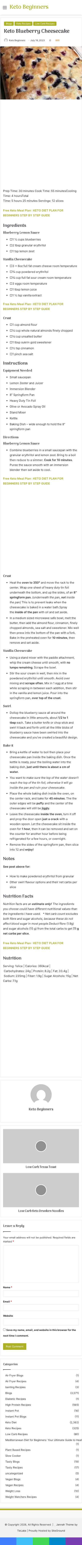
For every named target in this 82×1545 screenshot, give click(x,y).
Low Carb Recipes (45, 23)
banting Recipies (15, 1387)
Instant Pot (12, 1410)
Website (8, 1315)
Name (7, 1287)
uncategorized (14, 1473)
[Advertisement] (41, 146)
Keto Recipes (23, 23)
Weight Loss (12, 1491)
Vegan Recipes (14, 1485)
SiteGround (58, 1530)
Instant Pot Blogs (15, 1416)
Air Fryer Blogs (14, 1375)
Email (7, 1301)
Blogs (9, 23)
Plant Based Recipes (18, 1449)
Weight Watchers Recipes (21, 1496)
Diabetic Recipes (15, 1398)
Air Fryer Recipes (15, 1381)
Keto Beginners (17, 40)
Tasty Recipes (14, 1467)
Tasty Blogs (12, 1461)
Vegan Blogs (12, 1479)
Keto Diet (11, 1422)
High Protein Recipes (18, 1404)
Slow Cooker (13, 1455)
